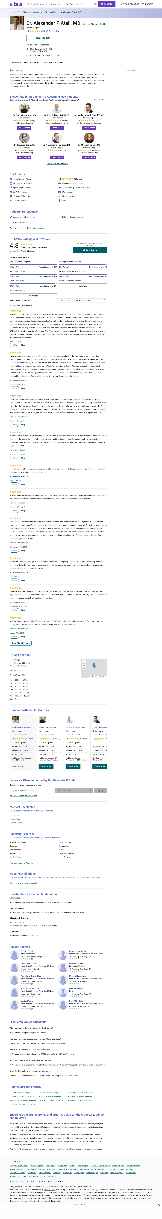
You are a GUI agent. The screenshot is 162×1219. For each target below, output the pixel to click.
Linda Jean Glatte (28, 964)
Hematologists (31, 1169)
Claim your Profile (98, 24)
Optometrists (110, 1169)
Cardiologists (50, 1166)
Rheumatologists (92, 1173)
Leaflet (92, 677)
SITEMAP (31, 1181)
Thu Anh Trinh (27, 951)
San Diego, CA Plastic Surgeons (80, 1092)
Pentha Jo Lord (76, 964)
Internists (42, 1169)
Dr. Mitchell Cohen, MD (89, 145)
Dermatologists (83, 1166)
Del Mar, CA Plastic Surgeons (50, 1092)
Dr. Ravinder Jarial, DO (24, 145)
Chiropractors (62, 1166)
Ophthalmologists (97, 1169)
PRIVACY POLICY (44, 1181)
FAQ (22, 1181)
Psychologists (79, 1173)
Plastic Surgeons (45, 1173)
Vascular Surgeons (116, 1173)
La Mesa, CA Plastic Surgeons (80, 1096)
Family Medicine (16, 823)
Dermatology (15, 819)
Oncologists (84, 1169)
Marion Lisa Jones (77, 976)
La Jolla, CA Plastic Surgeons (21, 1092)
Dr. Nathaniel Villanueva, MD (57, 145)
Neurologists (51, 1169)
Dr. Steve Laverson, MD (24, 115)
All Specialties (131, 1173)
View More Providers (57, 163)
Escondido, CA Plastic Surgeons (22, 1104)
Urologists (104, 1173)
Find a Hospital (33, 1176)
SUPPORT (14, 1181)
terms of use (50, 1189)
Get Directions (15, 670)
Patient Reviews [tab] (32, 63)
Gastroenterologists (17, 1169)
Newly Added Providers (18, 1176)
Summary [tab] (16, 63)
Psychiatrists (67, 1173)
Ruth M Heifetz (76, 1001)
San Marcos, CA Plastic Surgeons (23, 1100)
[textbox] (44, 4)
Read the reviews (38, 228)
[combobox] (44, 4)
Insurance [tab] (60, 63)
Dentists (72, 1166)
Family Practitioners (133, 1166)
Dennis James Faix (77, 951)
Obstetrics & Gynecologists (68, 1169)
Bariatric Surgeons (37, 1166)
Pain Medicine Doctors (17, 1173)
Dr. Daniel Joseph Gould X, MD (89, 115)
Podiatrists (56, 1173)
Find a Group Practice (48, 1176)
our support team (68, 1149)
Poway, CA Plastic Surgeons (50, 1096)
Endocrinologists (118, 1166)
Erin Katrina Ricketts (30, 989)
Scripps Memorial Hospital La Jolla (44, 55)
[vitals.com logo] (16, 4)
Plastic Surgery (15, 815)
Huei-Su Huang (76, 989)
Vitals (104, 677)
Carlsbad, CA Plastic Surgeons (51, 1100)
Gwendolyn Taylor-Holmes (32, 976)
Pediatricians (32, 1173)
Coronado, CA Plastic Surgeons (80, 1100)
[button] (93, 665)
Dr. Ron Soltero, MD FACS (56, 115)
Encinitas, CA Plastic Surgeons (22, 1096)
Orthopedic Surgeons (125, 1169)
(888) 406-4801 (19, 675)
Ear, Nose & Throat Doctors (100, 1166)
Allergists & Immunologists (19, 1166)
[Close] (159, 1205)
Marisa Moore (27, 1001)
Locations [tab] (47, 63)
